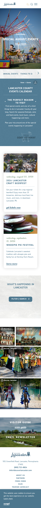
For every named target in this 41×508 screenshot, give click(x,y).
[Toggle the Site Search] (32, 4)
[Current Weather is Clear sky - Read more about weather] (27, 4)
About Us (20, 475)
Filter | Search (19, 299)
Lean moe (8, 499)
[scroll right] (38, 73)
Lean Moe (20, 43)
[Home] (11, 4)
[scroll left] (35, 73)
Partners (20, 478)
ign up (20, 442)
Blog (20, 484)
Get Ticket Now (13, 207)
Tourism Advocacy (20, 487)
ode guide (20, 427)
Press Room (20, 481)
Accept (7, 503)
